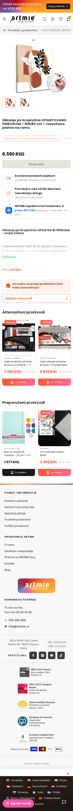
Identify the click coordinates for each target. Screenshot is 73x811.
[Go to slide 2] (35, 40)
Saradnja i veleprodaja (18, 551)
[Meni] (4, 19)
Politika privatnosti (16, 525)
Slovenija (20, 792)
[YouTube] (51, 655)
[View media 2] (23, 102)
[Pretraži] (44, 19)
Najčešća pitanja (15, 513)
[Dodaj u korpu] (18, 382)
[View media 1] (9, 102)
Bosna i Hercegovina (20, 798)
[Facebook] (33, 655)
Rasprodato (36, 164)
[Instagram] (42, 655)
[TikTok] (61, 655)
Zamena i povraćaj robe (19, 507)
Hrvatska (58, 786)
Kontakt (9, 563)
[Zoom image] (34, 68)
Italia (37, 792)
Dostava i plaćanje (16, 500)
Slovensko (14, 780)
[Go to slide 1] (33, 40)
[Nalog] (53, 19)
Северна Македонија (53, 798)
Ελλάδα (53, 792)
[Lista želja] (60, 19)
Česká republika (38, 780)
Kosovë (36, 804)
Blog (7, 569)
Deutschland (37, 786)
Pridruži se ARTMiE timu (19, 557)
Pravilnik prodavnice (17, 519)
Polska (60, 780)
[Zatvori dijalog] (68, 773)
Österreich (15, 786)
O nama (9, 544)
